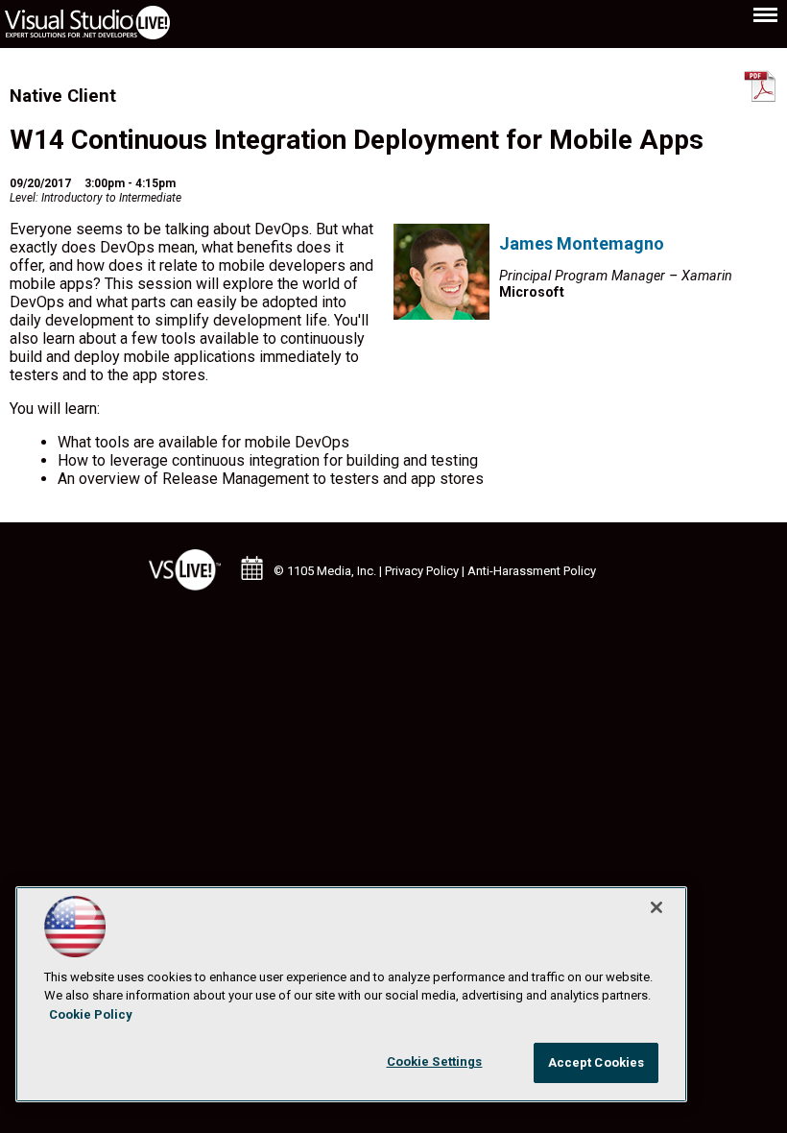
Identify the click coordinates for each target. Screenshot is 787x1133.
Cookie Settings (435, 1061)
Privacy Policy (422, 571)
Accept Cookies (596, 1062)
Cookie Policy (90, 1014)
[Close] (656, 907)
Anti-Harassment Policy (531, 571)
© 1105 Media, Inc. (325, 571)
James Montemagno (581, 243)
